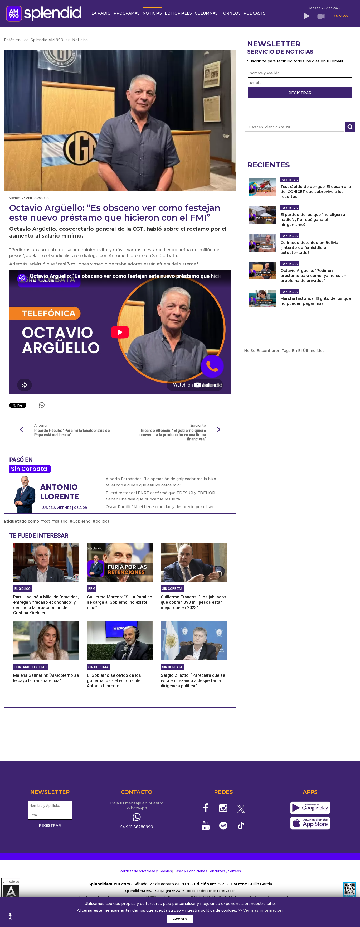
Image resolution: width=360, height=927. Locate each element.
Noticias (290, 180)
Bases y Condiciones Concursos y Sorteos (207, 871)
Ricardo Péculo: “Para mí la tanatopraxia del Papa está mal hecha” (72, 432)
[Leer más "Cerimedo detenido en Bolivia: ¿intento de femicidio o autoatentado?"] (262, 243)
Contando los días (30, 667)
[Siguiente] (219, 430)
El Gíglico (22, 589)
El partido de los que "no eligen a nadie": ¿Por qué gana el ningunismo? (312, 219)
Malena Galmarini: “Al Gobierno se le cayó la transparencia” (46, 678)
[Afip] (349, 891)
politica (102, 521)
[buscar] (350, 127)
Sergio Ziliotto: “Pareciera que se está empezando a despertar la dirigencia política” (193, 680)
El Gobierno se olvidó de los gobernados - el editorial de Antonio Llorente (114, 680)
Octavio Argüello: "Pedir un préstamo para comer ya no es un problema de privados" (313, 275)
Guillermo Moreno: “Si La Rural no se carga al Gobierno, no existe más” (119, 602)
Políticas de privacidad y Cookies (146, 871)
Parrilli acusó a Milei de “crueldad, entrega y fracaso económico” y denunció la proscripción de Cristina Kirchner (46, 605)
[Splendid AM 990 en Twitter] (241, 808)
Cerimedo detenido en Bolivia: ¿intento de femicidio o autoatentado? (309, 247)
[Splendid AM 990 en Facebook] (206, 808)
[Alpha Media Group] (10, 891)
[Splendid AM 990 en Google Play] (310, 808)
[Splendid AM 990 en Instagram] (223, 808)
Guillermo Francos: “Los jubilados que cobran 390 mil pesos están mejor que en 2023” (193, 602)
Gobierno (81, 521)
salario (61, 521)
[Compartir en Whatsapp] (42, 405)
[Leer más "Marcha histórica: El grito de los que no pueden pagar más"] (262, 298)
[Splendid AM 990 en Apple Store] (310, 823)
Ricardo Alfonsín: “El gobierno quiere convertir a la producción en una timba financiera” (172, 434)
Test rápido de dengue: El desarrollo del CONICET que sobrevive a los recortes (315, 191)
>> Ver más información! (260, 910)
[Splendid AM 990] (45, 13)
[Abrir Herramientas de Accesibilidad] (10, 916)
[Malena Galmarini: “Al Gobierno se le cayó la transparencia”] (46, 640)
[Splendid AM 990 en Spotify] (223, 825)
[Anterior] (21, 430)
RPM (91, 589)
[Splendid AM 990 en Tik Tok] (241, 825)
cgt (47, 521)
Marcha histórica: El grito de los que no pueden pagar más (315, 301)
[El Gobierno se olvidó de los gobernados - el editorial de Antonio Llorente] (120, 640)
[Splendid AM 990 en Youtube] (206, 825)
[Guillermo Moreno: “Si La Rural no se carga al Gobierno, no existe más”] (120, 562)
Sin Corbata (29, 469)
